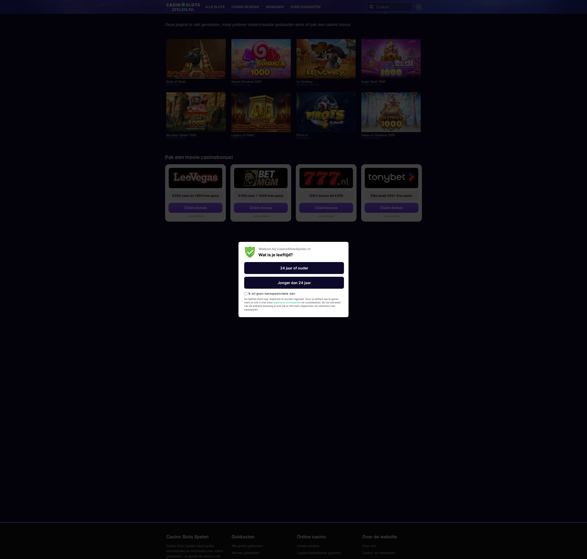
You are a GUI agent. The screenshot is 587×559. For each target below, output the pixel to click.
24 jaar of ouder (294, 268)
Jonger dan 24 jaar (294, 282)
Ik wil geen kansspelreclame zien (271, 293)
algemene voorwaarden (287, 302)
